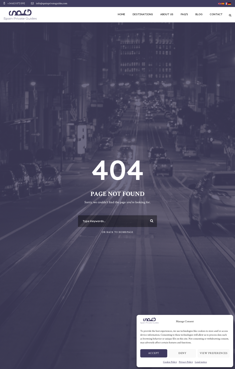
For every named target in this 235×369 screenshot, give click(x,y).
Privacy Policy (186, 362)
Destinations (143, 14)
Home (121, 14)
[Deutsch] (229, 3)
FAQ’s (184, 14)
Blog (198, 14)
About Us (166, 14)
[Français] (226, 3)
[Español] (223, 3)
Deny (182, 353)
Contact (216, 14)
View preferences (213, 353)
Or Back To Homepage (117, 232)
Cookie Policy (170, 362)
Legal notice (201, 362)
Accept (153, 353)
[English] (219, 3)
